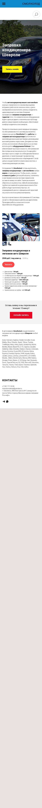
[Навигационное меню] (3, 4)
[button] (12, 436)
